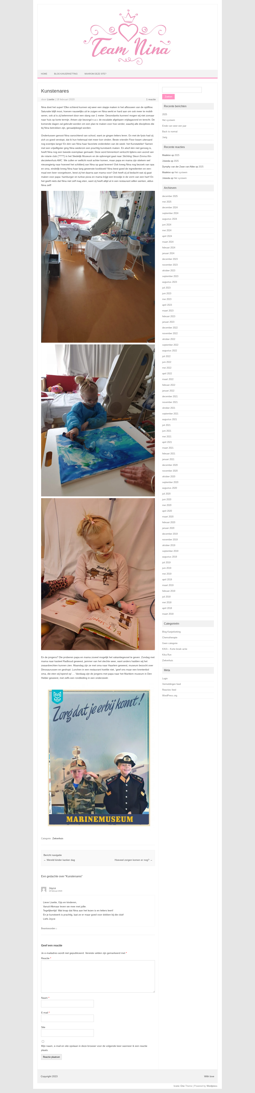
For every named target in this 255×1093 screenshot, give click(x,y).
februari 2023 (168, 316)
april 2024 (167, 236)
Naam (45, 997)
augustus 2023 (169, 282)
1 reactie (151, 99)
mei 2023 (166, 299)
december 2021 (170, 396)
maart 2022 (167, 379)
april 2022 (167, 373)
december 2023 (170, 259)
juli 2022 (166, 356)
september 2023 (170, 276)
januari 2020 (168, 528)
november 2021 (170, 402)
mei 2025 (166, 201)
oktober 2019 (168, 545)
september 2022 (170, 345)
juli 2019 (166, 562)
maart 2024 (167, 242)
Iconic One (179, 1086)
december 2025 (170, 196)
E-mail (45, 1012)
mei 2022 (166, 367)
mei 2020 (166, 505)
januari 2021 (168, 459)
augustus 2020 (169, 488)
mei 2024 (166, 230)
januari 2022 (168, 390)
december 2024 (170, 207)
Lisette (50, 99)
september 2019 (170, 551)
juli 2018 (166, 596)
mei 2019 (166, 573)
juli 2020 (166, 493)
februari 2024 (168, 247)
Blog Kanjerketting (66, 74)
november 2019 (170, 539)
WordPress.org (169, 695)
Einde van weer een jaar (174, 126)
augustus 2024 (169, 219)
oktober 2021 (168, 408)
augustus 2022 (169, 350)
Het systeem (168, 120)
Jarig (164, 137)
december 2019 (170, 534)
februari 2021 (168, 453)
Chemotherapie (169, 637)
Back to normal (169, 131)
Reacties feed (169, 689)
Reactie (46, 958)
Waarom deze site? (95, 74)
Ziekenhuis (57, 838)
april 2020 (167, 511)
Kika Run (166, 654)
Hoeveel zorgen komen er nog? (133, 860)
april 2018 (167, 608)
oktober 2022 (168, 339)
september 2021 (170, 413)
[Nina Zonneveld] (127, 64)
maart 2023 (167, 310)
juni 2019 (166, 568)
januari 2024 (168, 253)
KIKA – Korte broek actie (174, 649)
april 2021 (167, 442)
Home (44, 74)
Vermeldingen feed (171, 684)
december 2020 (170, 465)
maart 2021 (167, 448)
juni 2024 (166, 224)
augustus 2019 (169, 556)
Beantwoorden (48, 928)
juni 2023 (166, 293)
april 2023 (167, 305)
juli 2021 (166, 425)
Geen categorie (169, 643)
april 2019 (167, 579)
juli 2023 (166, 287)
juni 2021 (166, 431)
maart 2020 (167, 516)
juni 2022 (166, 362)
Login (165, 678)
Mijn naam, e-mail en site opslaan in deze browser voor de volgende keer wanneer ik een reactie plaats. (94, 1048)
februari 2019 (168, 591)
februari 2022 (168, 385)
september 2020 (170, 482)
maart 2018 (167, 614)
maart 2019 (167, 585)
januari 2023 (168, 322)
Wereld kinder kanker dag (59, 860)
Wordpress (212, 1086)
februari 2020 (168, 522)
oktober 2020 (168, 476)
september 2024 (170, 213)
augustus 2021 (169, 419)
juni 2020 (166, 499)
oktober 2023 (168, 270)
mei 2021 (166, 436)
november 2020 (170, 470)
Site (43, 1027)
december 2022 (170, 327)
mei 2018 (166, 602)
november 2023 (170, 264)
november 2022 (170, 333)
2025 (164, 114)
